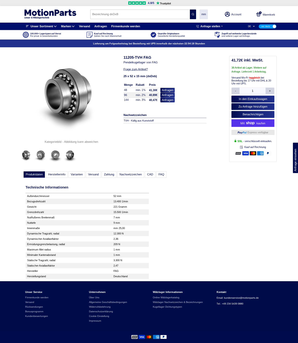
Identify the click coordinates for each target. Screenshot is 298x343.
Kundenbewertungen (36, 316)
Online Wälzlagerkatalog (166, 297)
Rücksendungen (34, 307)
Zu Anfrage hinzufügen (253, 106)
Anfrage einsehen (295, 157)
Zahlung (109, 174)
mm (203, 14)
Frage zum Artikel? (135, 69)
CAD (150, 174)
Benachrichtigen (253, 114)
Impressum (95, 321)
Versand (84, 26)
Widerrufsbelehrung (100, 307)
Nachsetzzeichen (131, 174)
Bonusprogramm (34, 311)
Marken (66, 26)
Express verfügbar (257, 132)
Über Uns (94, 297)
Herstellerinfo (56, 174)
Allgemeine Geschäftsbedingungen (108, 302)
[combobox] (139, 14)
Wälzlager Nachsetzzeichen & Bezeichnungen (178, 302)
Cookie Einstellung (99, 316)
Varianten (77, 174)
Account (236, 14)
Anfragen (100, 26)
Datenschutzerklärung (101, 311)
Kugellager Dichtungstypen (167, 307)
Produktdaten (34, 174)
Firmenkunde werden (125, 26)
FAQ (161, 174)
